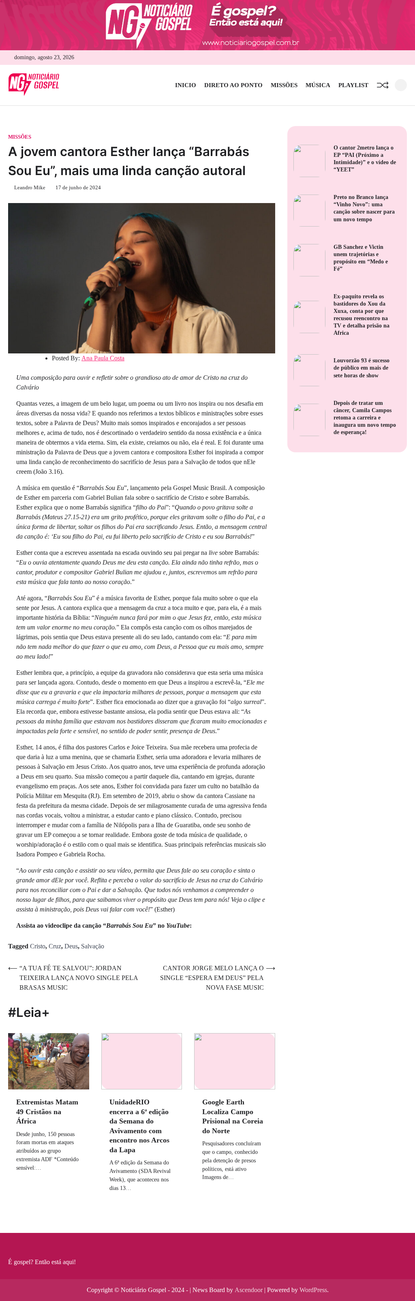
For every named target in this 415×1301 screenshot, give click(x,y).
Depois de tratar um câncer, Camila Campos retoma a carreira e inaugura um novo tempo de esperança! (365, 417)
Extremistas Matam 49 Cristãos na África (47, 1111)
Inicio (185, 85)
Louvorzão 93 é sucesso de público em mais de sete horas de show (361, 367)
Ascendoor (249, 1289)
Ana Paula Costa (102, 358)
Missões (284, 85)
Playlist (353, 85)
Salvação (92, 946)
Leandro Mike (29, 187)
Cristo (37, 946)
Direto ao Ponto (233, 85)
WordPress (313, 1289)
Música (318, 85)
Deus (71, 946)
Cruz (55, 946)
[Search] (401, 85)
